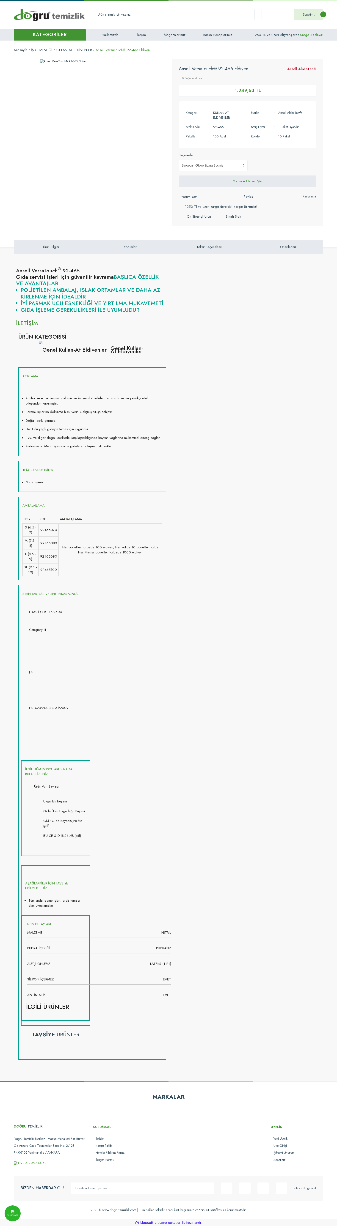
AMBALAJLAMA (33, 505)
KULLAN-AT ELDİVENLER (221, 115)
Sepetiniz (279, 1160)
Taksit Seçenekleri (209, 246)
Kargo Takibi (104, 1145)
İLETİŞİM (27, 323)
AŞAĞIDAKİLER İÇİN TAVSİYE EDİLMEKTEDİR (46, 885)
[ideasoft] (144, 1223)
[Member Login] (283, 14)
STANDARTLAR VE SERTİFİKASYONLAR (51, 593)
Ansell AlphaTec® (301, 68)
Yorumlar (130, 246)
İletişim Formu (105, 1160)
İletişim (141, 34)
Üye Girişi (280, 1145)
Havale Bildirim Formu (110, 1152)
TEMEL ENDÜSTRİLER (37, 470)
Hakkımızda (110, 34)
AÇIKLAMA (30, 376)
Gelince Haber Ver (247, 181)
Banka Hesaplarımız (217, 34)
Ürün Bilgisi (51, 246)
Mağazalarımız (174, 34)
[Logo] (49, 15)
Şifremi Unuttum (284, 1152)
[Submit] (208, 1188)
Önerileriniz (288, 246)
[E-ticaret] (168, 1223)
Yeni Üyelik (280, 1138)
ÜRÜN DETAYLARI (38, 924)
